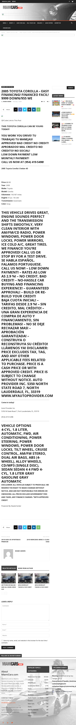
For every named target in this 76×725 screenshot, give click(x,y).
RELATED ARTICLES (9, 568)
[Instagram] (7, 723)
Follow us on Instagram (11, 656)
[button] (71, 23)
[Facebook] (69, 1)
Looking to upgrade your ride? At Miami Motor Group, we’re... (67, 127)
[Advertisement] (25, 176)
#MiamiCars (6, 28)
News (14, 1)
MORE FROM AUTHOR (25, 568)
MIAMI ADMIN (7, 101)
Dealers (39, 23)
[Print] (29, 110)
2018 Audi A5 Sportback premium (10, 541)
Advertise (58, 23)
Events (11, 23)
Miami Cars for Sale (12, 32)
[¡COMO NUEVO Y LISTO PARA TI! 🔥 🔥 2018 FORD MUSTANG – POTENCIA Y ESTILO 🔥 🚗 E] (56, 114)
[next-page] (6, 593)
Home (3, 32)
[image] (12, 664)
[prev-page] (2, 593)
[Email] (16, 110)
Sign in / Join (6, 1)
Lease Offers (49, 23)
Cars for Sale (21, 23)
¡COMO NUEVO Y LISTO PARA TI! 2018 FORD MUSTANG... (66, 115)
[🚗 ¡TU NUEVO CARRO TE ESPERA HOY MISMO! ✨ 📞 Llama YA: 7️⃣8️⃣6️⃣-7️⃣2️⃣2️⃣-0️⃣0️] (56, 138)
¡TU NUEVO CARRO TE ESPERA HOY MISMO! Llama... (67, 139)
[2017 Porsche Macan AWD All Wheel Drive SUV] (8, 578)
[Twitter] (72, 1)
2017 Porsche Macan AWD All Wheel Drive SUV (8, 587)
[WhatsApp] (38, 110)
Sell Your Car (31, 23)
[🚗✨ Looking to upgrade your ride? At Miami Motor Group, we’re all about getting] (56, 125)
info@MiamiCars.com (8, 703)
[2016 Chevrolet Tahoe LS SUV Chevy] (25, 578)
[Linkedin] (34, 110)
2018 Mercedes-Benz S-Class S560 (38, 541)
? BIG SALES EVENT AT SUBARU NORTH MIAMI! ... (67, 103)
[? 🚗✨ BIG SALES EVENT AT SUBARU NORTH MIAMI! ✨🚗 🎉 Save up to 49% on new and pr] (56, 103)
